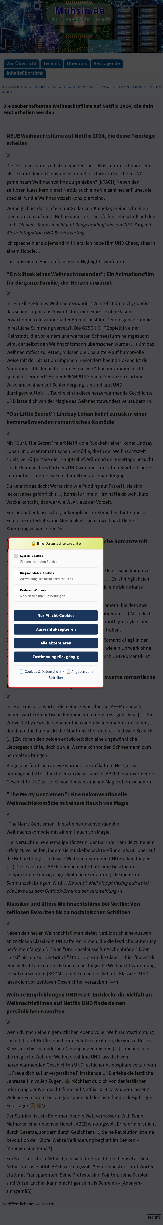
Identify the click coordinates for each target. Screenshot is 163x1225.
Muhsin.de (80, 10)
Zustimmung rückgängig (55, 657)
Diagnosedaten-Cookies (37, 573)
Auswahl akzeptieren (56, 629)
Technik (51, 63)
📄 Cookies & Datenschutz (40, 671)
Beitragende (107, 63)
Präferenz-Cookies (33, 590)
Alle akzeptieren (56, 643)
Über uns (77, 63)
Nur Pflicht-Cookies (55, 615)
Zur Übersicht (22, 63)
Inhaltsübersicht (25, 73)
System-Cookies (31, 556)
